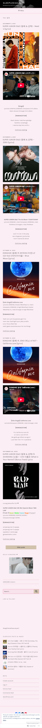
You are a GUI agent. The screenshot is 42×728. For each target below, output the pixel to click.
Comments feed (8, 693)
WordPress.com (8, 697)
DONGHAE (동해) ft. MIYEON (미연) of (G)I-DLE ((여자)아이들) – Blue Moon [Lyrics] (19, 256)
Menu (22, 10)
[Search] (36, 591)
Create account (8, 681)
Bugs (27, 513)
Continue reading (21, 130)
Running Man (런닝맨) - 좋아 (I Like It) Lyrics (23, 652)
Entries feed (7, 689)
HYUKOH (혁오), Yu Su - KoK (17, 662)
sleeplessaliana (14, 3)
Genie (22, 513)
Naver (12, 513)
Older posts (21, 547)
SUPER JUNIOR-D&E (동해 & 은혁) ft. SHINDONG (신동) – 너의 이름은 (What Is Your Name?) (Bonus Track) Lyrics (20, 457)
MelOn (17, 513)
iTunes (32, 513)
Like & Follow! (9, 599)
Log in (5, 685)
